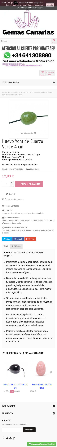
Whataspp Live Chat (47, 444)
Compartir (19, 239)
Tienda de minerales (10, 92)
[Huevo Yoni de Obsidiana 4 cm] (15, 369)
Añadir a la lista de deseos (14, 199)
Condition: (30, 169)
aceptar (50, 5)
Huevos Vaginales (39, 92)
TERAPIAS (25, 92)
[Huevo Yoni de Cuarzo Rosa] (42, 369)
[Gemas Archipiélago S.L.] (28, 22)
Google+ (31, 239)
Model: (4, 169)
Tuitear (8, 239)
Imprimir (12, 194)
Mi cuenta (7, 413)
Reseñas (16, 246)
